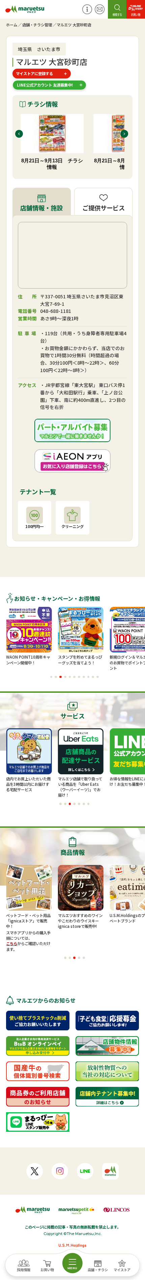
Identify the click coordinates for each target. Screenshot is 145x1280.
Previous (19, 134)
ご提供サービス (103, 207)
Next (124, 134)
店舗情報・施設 (41, 207)
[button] (51, 677)
